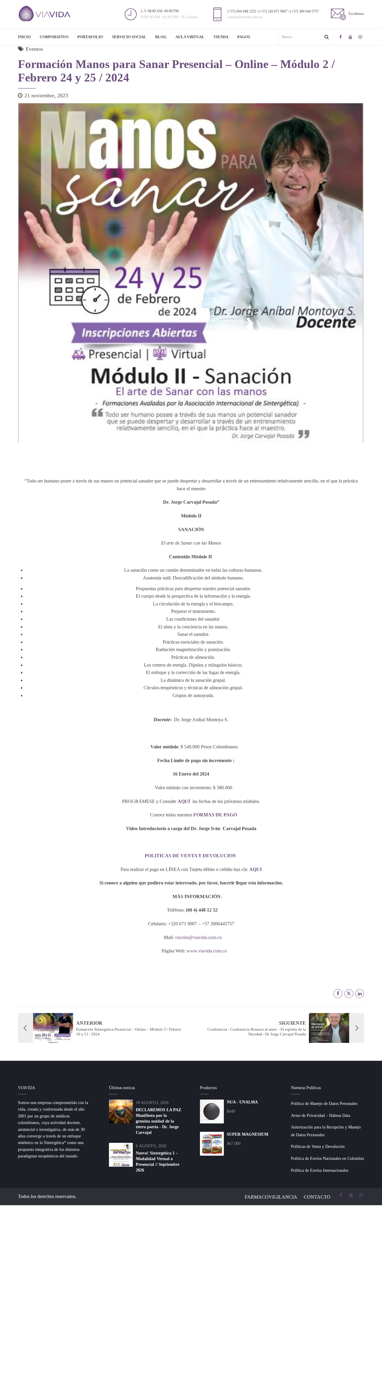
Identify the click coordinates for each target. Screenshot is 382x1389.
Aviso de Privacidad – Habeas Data (320, 1115)
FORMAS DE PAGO (215, 814)
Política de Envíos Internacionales (319, 1170)
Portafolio (90, 37)
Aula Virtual (189, 37)
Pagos (243, 37)
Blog (161, 37)
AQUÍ (184, 801)
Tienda (220, 37)
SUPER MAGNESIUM (247, 1134)
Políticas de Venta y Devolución (318, 1146)
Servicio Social (129, 37)
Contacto (317, 1197)
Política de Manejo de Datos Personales (324, 1103)
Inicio (24, 37)
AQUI (255, 869)
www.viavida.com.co (207, 950)
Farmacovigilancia (271, 1197)
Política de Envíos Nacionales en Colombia (327, 1158)
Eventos (34, 49)
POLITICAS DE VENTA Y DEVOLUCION (191, 855)
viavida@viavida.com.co (198, 937)
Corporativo (54, 37)
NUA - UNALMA (242, 1102)
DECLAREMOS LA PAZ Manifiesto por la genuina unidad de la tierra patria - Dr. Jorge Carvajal (158, 1121)
